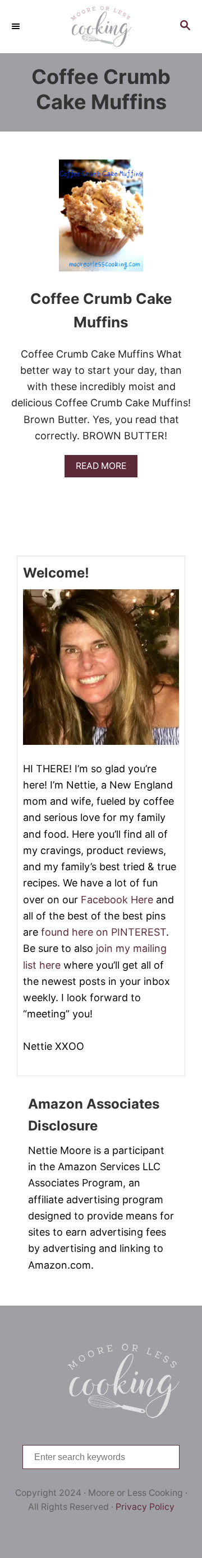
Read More (105, 468)
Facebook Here (117, 899)
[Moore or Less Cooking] (101, 26)
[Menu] (17, 26)
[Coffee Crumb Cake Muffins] (101, 220)
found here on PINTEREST (103, 932)
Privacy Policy (145, 1506)
